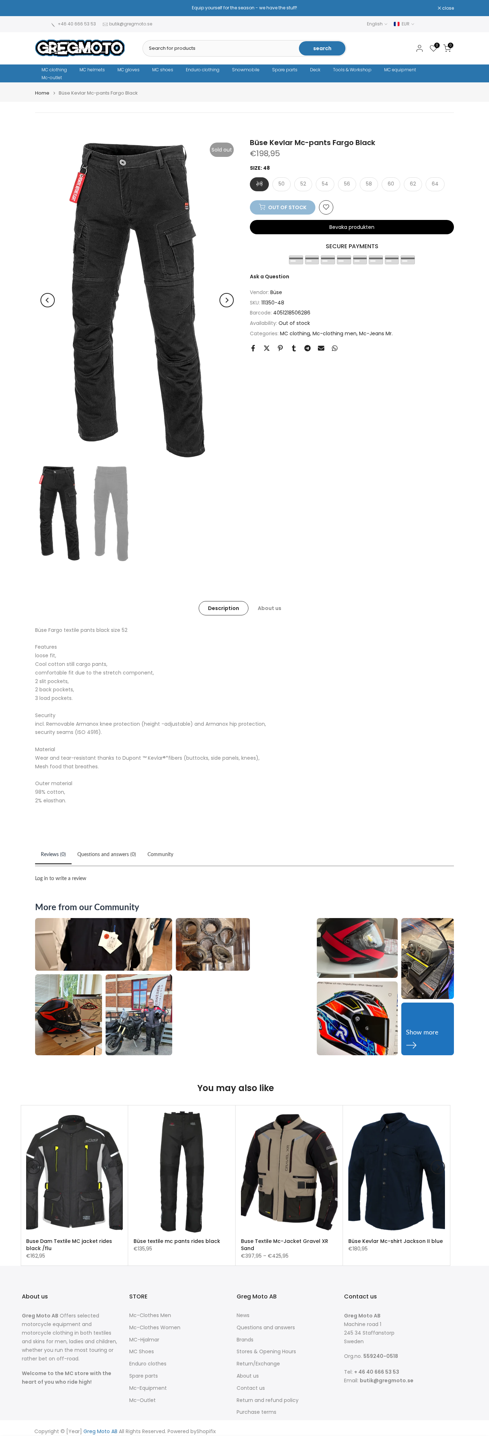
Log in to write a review (60, 878)
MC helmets (92, 70)
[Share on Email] (321, 348)
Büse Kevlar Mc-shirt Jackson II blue (395, 1241)
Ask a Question (269, 276)
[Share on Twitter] (266, 348)
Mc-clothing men (335, 333)
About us (269, 607)
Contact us (251, 1388)
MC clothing (54, 70)
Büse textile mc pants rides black (177, 1241)
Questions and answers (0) (106, 854)
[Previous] (47, 300)
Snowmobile (246, 70)
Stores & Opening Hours (266, 1351)
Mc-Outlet (142, 1400)
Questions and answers (266, 1327)
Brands (245, 1339)
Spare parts (284, 70)
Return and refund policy (268, 1400)
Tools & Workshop (352, 70)
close (44, 8)
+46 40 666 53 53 (77, 24)
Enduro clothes (147, 1363)
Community (160, 854)
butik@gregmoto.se (130, 24)
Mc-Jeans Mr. (376, 333)
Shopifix (206, 1431)
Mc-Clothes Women (154, 1327)
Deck (315, 70)
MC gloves (128, 70)
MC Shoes (141, 1351)
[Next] (226, 300)
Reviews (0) (53, 854)
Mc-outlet (52, 78)
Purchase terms (256, 1412)
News (243, 1315)
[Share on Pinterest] (280, 348)
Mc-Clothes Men (150, 1315)
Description (223, 607)
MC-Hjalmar (144, 1339)
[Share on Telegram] (307, 348)
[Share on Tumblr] (294, 348)
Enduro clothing (202, 70)
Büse (276, 292)
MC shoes (162, 70)
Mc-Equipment (148, 1388)
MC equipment (400, 70)
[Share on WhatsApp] (334, 348)
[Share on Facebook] (253, 348)
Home (42, 93)
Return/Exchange (258, 1363)
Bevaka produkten (351, 226)
